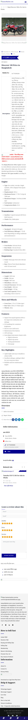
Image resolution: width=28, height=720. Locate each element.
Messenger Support (6, 692)
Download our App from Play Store (10, 680)
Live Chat (3, 695)
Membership (4, 648)
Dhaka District (8, 483)
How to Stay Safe (5, 700)
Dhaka (8, 54)
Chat (8, 452)
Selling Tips (4, 646)
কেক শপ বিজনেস (8, 575)
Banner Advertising (6, 651)
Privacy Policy (5, 672)
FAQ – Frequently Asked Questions (10, 706)
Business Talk (4, 640)
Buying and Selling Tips (7, 643)
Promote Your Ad (5, 654)
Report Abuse (7, 415)
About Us (3, 666)
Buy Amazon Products (7, 657)
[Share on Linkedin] (19, 419)
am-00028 (6, 432)
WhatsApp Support (6, 689)
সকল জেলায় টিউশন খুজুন (10, 569)
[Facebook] (13, 460)
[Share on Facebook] (13, 419)
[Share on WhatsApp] (22, 419)
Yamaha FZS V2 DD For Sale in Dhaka (13, 476)
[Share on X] (16, 419)
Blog (2, 698)
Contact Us (4, 669)
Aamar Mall (4, 637)
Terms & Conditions (6, 703)
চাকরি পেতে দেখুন (8, 572)
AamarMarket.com (17, 157)
